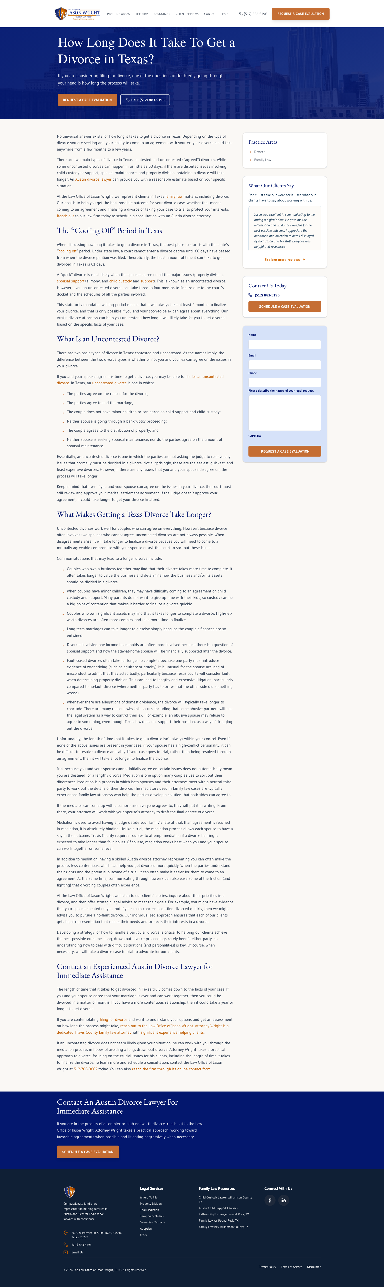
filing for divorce (113, 1019)
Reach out (65, 215)
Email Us (77, 1252)
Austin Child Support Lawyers (218, 1208)
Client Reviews (187, 14)
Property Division (151, 1204)
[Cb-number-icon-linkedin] (283, 1200)
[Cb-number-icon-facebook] (270, 1200)
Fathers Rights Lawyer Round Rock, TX (224, 1214)
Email (252, 355)
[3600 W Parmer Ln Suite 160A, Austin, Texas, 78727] (66, 1233)
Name (252, 335)
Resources (162, 14)
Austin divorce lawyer (93, 179)
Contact (210, 14)
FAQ (225, 14)
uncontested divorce (109, 383)
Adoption (146, 1229)
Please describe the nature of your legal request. (281, 391)
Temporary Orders (152, 1216)
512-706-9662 (85, 1069)
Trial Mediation (149, 1210)
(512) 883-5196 (82, 1245)
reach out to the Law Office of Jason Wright (156, 1025)
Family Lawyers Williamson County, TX (224, 1227)
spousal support (70, 281)
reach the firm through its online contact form (171, 1069)
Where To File (148, 1197)
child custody (120, 281)
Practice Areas (118, 14)
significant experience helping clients (172, 1032)
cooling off (67, 251)
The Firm (142, 14)
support (147, 281)
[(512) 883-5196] (66, 1245)
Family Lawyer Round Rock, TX (218, 1221)
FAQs (143, 1235)
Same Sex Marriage (152, 1222)
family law (173, 196)
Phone (252, 373)
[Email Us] (66, 1252)
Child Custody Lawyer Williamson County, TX (225, 1199)
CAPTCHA (254, 436)
